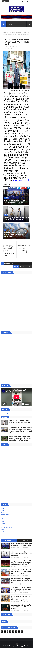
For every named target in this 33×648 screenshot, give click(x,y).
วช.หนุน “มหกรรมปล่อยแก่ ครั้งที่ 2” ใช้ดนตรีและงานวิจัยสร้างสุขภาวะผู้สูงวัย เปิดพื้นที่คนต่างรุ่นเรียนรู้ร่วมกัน (21, 562)
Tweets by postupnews (8, 413)
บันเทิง (2, 521)
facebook (29, 266)
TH (27, 32)
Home (5, 32)
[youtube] (22, 1)
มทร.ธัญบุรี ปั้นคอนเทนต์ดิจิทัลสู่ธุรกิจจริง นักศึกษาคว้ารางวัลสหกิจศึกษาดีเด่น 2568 (19, 421)
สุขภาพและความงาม (6, 527)
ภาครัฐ (2, 532)
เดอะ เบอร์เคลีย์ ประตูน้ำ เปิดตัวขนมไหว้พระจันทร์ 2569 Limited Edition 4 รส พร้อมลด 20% (21, 606)
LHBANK (24, 32)
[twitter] (27, 1)
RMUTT (6, 214)
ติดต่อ (2, 536)
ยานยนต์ (3, 517)
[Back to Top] (17, 644)
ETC (3, 618)
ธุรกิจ (2, 510)
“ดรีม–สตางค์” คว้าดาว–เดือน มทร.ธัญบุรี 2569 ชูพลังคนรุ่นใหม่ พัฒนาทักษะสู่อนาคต (16, 218)
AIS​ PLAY (6, 197)
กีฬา (2, 525)
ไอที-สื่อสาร (4, 519)
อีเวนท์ (2, 512)
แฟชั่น (2, 530)
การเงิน (9, 32)
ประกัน (13, 32)
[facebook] (25, 1)
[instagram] (30, 1)
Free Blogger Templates (23, 646)
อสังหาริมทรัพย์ (5, 515)
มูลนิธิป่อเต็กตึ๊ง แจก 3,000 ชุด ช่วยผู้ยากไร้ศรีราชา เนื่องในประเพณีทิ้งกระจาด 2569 (21, 580)
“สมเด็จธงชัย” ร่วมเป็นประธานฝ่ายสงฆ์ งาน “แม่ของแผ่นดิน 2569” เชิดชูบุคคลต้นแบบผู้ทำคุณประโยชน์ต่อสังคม (21, 589)
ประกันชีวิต (18, 32)
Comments (24, 540)
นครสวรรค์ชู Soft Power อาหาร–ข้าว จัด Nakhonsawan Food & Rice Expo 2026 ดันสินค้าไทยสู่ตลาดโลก (21, 598)
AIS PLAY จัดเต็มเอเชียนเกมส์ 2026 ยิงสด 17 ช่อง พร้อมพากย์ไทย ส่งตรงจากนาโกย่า (15, 201)
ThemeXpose (12, 646)
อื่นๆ (2, 534)
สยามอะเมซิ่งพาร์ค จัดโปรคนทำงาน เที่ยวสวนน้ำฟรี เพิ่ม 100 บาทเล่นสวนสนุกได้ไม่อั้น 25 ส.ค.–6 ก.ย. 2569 (15, 234)
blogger (16, 266)
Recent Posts (9, 540)
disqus (22, 266)
